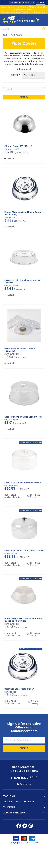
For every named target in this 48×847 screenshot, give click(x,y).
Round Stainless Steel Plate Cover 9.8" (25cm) (22, 213)
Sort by (15, 75)
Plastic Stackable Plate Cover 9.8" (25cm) (22, 281)
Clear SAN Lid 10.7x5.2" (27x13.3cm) (23, 550)
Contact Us (25, 784)
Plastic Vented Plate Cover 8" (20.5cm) (20, 349)
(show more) (24, 69)
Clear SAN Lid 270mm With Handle (22, 482)
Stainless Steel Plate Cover (19, 688)
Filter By (24, 97)
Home (5, 35)
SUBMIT (24, 748)
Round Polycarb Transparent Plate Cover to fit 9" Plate (23, 619)
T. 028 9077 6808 (24, 778)
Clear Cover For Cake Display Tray (23, 416)
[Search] (43, 29)
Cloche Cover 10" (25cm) (18, 146)
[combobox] (19, 29)
